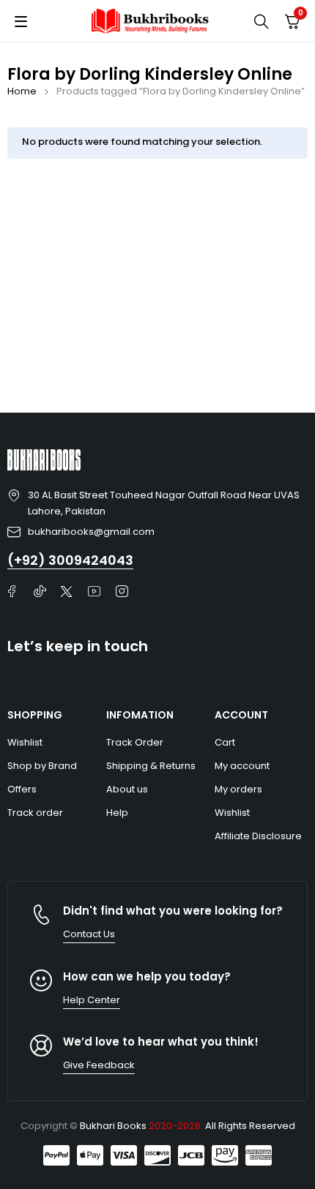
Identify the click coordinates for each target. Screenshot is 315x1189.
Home (22, 91)
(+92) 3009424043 (70, 560)
